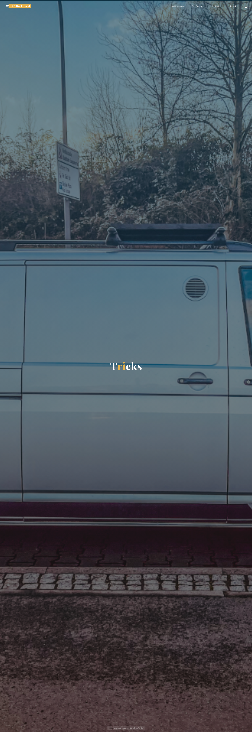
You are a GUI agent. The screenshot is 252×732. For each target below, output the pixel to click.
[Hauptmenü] (244, 6)
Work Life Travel (18, 6)
